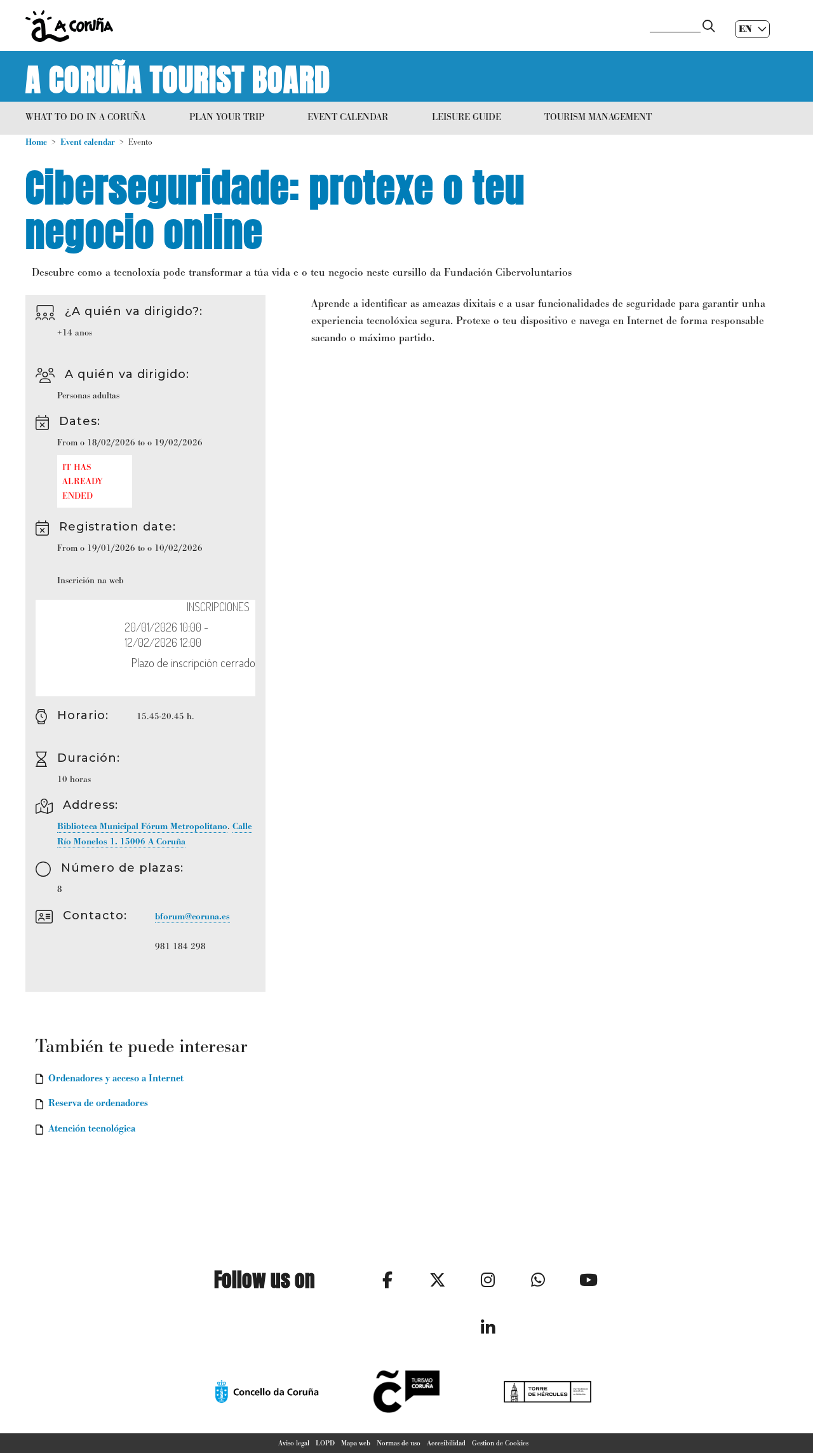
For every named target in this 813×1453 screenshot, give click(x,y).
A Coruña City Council (330, 26)
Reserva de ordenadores (98, 1103)
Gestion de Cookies (500, 1442)
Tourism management (598, 117)
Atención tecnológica (91, 1128)
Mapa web (355, 1442)
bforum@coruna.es (192, 916)
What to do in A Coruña (85, 117)
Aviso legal (293, 1442)
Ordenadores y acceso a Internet (116, 1078)
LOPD (325, 1442)
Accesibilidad (446, 1442)
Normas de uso (398, 1442)
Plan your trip (226, 117)
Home (36, 142)
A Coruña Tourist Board (177, 76)
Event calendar (347, 117)
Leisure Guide (466, 117)
